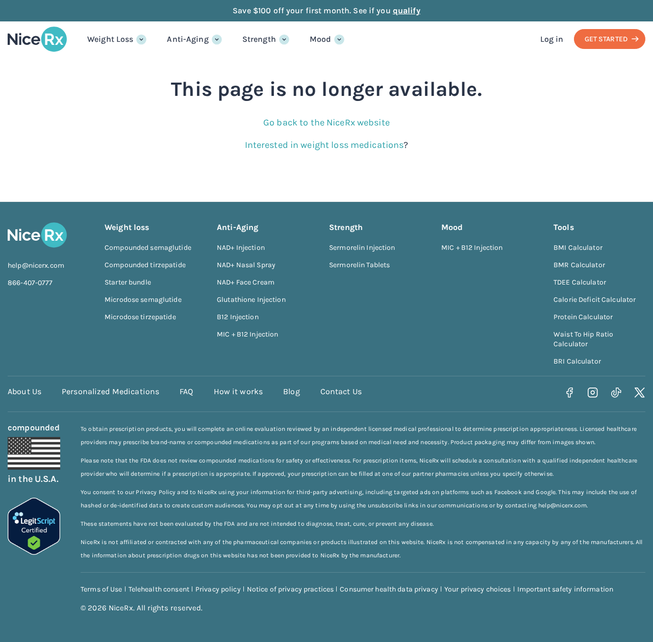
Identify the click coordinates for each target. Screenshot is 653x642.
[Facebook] (569, 393)
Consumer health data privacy (389, 589)
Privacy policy (218, 589)
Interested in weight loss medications (324, 144)
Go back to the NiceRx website (326, 122)
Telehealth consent (159, 589)
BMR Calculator (579, 265)
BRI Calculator (577, 361)
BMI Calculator (578, 247)
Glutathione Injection (251, 299)
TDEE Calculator (580, 282)
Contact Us (341, 391)
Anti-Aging (187, 39)
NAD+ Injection (241, 247)
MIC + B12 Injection (247, 334)
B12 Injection (238, 317)
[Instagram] (593, 393)
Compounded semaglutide (148, 247)
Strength (259, 39)
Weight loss (127, 227)
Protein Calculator (583, 317)
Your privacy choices (477, 589)
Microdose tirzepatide (140, 317)
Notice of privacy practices (290, 589)
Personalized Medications (110, 391)
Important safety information (565, 589)
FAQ (186, 391)
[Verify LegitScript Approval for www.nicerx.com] (34, 551)
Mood (321, 39)
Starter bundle (128, 282)
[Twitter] (640, 393)
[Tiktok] (616, 393)
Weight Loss (110, 39)
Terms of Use (101, 589)
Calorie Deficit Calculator (595, 299)
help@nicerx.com (36, 265)
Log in (552, 39)
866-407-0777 (30, 282)
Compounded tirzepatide (145, 265)
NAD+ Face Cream (245, 282)
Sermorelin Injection (362, 247)
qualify (406, 10)
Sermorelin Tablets (359, 265)
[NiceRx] (37, 39)
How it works (238, 391)
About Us (24, 391)
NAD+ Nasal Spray (246, 265)
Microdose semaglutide (143, 299)
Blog (291, 391)
